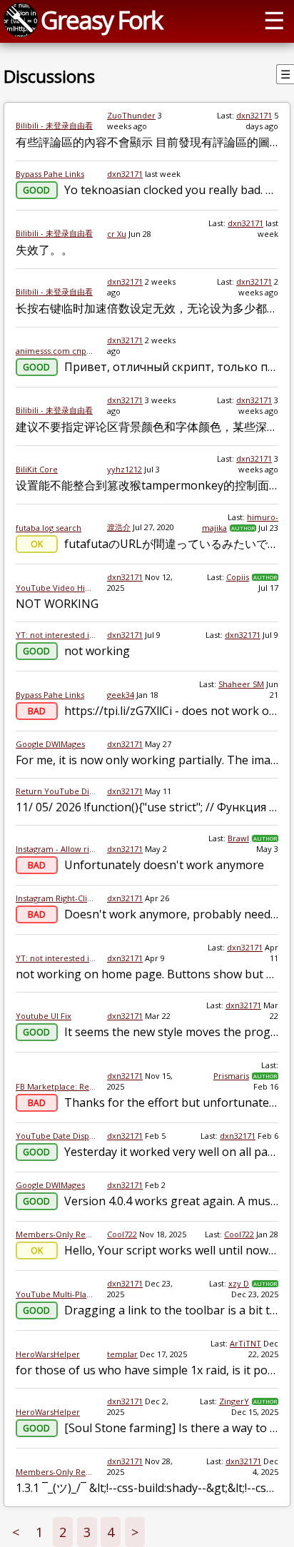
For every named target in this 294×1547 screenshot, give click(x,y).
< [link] (15, 1532)
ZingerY (234, 1401)
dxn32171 (254, 115)
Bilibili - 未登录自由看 (54, 125)
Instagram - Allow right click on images (56, 848)
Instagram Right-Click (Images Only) (56, 898)
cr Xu (116, 233)
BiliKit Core (37, 469)
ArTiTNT (245, 1343)
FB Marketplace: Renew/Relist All (56, 1086)
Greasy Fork (101, 19)
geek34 (120, 694)
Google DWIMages (50, 744)
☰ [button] (274, 19)
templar (122, 1354)
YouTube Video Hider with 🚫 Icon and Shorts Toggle (56, 587)
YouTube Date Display (56, 1135)
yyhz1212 (124, 469)
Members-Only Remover (56, 1234)
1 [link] (39, 1532)
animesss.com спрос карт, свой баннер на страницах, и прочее (56, 350)
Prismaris (231, 1075)
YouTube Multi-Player (56, 1294)
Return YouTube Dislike (56, 791)
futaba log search (48, 527)
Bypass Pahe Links (50, 173)
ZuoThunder (131, 115)
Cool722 (122, 1234)
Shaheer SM (241, 684)
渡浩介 (119, 527)
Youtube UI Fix (43, 1015)
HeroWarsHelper (48, 1354)
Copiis (237, 577)
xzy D (238, 1283)
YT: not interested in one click (56, 634)
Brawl (238, 838)
